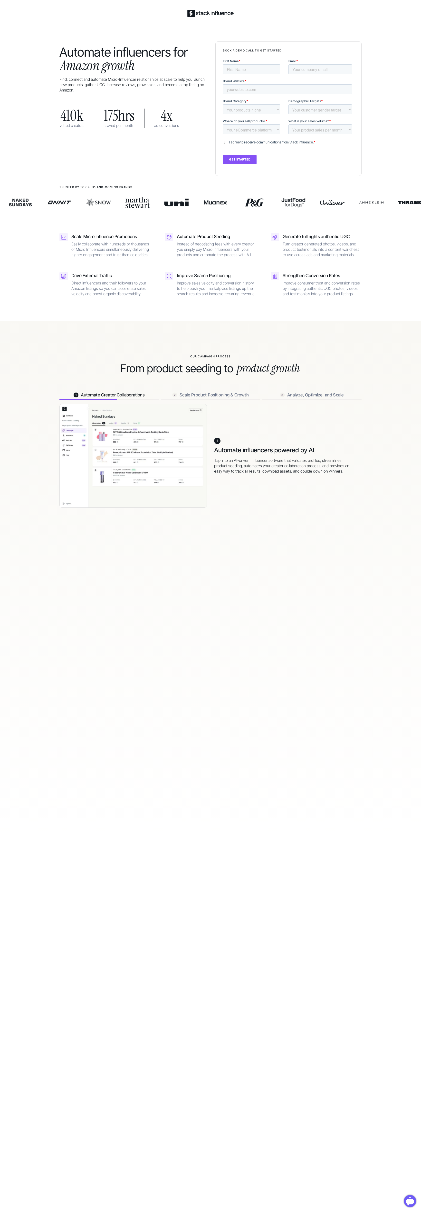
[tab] (109, 395)
